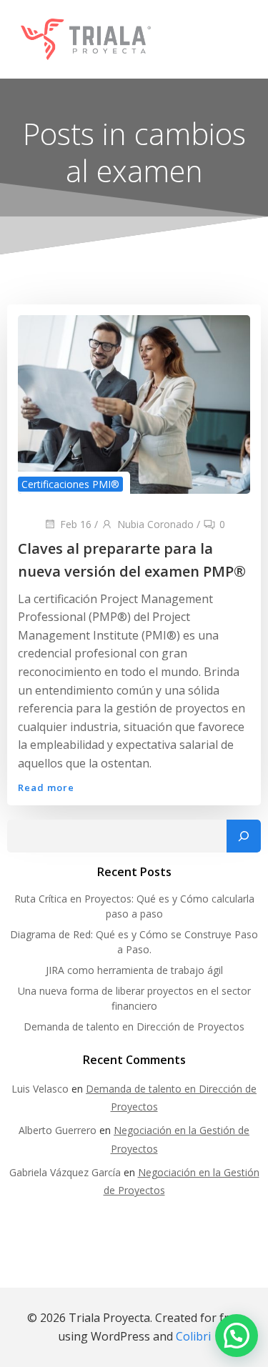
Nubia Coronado (155, 524)
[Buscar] (244, 836)
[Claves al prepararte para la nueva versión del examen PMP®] (134, 403)
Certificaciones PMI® (70, 484)
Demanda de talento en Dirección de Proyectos (134, 1026)
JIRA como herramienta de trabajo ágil (134, 970)
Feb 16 (75, 524)
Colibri (193, 1336)
